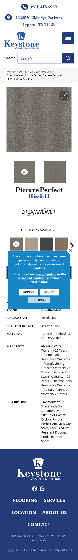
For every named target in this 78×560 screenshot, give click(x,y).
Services (54, 500)
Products (46, 71)
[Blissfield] (16, 244)
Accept (28, 292)
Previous (6, 170)
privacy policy (46, 274)
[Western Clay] (61, 244)
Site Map (61, 536)
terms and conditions (33, 278)
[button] (68, 58)
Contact (39, 524)
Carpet (33, 71)
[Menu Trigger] (68, 38)
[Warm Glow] (31, 244)
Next (71, 170)
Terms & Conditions (23, 536)
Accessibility (39, 540)
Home (10, 71)
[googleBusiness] (42, 489)
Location (23, 512)
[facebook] (34, 489)
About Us (54, 512)
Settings (39, 299)
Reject (49, 292)
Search (9, 58)
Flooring (21, 71)
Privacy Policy (46, 536)
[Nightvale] (46, 244)
